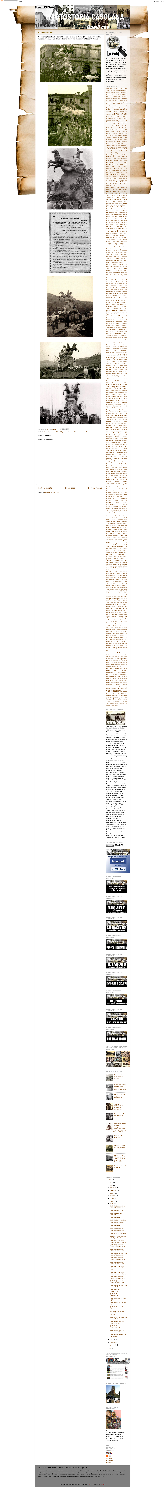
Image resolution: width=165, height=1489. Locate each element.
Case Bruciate (123, 164)
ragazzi (125, 682)
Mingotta (124, 390)
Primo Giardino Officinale (114, 473)
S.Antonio (124, 502)
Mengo (125, 371)
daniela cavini (117, 620)
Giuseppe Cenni (122, 289)
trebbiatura (116, 701)
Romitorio (108, 500)
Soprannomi (118, 531)
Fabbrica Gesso (116, 250)
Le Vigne (113, 355)
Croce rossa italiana (121, 214)
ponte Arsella (110, 680)
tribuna (122, 701)
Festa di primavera (50, 432)
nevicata (117, 674)
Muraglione (109, 404)
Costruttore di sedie (117, 210)
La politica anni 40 (116, 346)
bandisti (125, 604)
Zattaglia (113, 593)
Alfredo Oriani (119, 114)
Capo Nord (116, 158)
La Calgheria (117, 331)
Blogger (103, 1484)
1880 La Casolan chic (121, 88)
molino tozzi (119, 668)
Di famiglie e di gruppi (116, 229)
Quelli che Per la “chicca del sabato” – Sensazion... (118, 1318)
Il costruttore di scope (118, 312)
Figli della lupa (120, 268)
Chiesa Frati (119, 182)
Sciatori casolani (110, 516)
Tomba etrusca (117, 548)
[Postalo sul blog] (63, 429)
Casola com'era (120, 168)
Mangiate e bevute (112, 367)
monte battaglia (120, 670)
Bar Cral (121, 128)
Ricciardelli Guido (111, 492)
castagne (108, 616)
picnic (114, 678)
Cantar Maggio (110, 155)
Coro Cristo (114, 203)
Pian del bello (122, 442)
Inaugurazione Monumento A (116, 319)
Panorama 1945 (119, 431)
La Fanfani (109, 333)
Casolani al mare (112, 174)
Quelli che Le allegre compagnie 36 (120, 1114)
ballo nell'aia (114, 604)
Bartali (125, 129)
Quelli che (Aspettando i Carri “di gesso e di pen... (118, 1241)
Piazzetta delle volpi (113, 456)
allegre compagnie (113, 599)
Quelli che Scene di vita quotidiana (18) (117, 1331)
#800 (107, 88)
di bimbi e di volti (118, 622)
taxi (118, 697)
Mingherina (118, 390)
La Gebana (115, 335)
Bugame (120, 139)
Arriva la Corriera (116, 120)
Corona (120, 203)
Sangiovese (115, 512)
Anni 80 (109, 116)
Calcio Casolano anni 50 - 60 (116, 151)
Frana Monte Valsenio (116, 278)
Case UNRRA (110, 166)
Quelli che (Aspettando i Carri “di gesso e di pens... (117, 1268)
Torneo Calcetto (116, 550)
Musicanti (108, 406)
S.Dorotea (124, 504)
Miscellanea (109, 392)
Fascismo (123, 255)
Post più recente (45, 488)
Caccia (108, 145)
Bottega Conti (122, 137)
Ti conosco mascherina (117, 546)
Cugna (125, 216)
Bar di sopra (119, 129)
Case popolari (122, 166)
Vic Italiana (124, 573)
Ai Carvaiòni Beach (118, 111)
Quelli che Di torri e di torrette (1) (116, 1294)
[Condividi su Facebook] (67, 429)
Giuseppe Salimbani (121, 291)
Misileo (115, 392)
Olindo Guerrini (122, 419)
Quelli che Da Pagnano (118, 1136)
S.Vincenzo (109, 506)
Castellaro (115, 176)
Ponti (118, 471)
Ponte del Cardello (116, 467)
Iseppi (117, 327)
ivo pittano (121, 654)
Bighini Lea (113, 135)
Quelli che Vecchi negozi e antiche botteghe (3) (119, 1095)
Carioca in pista (121, 162)
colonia (110, 618)
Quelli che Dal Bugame (117, 1222)
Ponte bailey (123, 463)
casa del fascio (123, 612)
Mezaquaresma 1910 (112, 380)
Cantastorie (118, 154)
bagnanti (108, 604)
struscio (115, 697)
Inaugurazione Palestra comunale (116, 323)
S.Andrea (117, 502)
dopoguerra (109, 623)
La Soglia (124, 337)
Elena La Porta (118, 247)
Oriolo (112, 423)
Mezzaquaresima (91, 432)
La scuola (124, 348)
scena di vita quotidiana (116, 689)
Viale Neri (113, 571)
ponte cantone (119, 680)
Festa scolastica (118, 266)
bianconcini (119, 606)
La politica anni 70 (116, 348)
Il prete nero (119, 314)
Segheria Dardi (116, 525)
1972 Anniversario (119, 105)
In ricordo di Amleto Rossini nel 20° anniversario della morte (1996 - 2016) (120, 1087)
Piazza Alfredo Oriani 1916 (114, 444)
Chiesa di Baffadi (115, 187)
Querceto (116, 481)
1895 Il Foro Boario (118, 90)
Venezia (116, 562)
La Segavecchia (116, 337)
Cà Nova (121, 218)
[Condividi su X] (65, 429)
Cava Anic (123, 176)
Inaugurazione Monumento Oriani (116, 321)
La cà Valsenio (115, 343)
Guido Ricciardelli (121, 295)
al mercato (117, 596)
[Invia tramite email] (61, 429)
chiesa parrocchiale (117, 616)
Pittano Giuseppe (111, 460)
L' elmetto (121, 329)
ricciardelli (117, 684)
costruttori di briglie (121, 618)
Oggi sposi (113, 419)
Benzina (121, 133)
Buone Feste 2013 (111, 141)
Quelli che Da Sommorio (117, 1228)
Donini (119, 245)
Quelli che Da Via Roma (117, 1210)
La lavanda (120, 345)
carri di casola (110, 612)
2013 (110, 1348)
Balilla (122, 126)
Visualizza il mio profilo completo (109, 1460)
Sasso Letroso (123, 512)
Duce (111, 247)
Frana (108, 278)
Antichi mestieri (120, 116)
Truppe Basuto (122, 556)
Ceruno (108, 182)
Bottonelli (108, 139)
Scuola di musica (116, 517)
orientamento (123, 674)
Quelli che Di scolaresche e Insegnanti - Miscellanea (118, 1106)
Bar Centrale (114, 128)
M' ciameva (123, 363)
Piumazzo (120, 460)
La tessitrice (115, 350)
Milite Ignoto (110, 390)
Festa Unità (123, 258)
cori (114, 618)
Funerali (124, 280)
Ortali (116, 423)
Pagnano (109, 427)
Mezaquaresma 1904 (119, 375)
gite (126, 633)
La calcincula (115, 341)
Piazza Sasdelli (116, 452)
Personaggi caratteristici (113, 440)
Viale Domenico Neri (117, 570)
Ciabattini (124, 189)
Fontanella (109, 272)
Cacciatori (124, 145)
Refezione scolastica (112, 487)
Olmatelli (108, 421)
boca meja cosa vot (118, 608)
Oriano (108, 423)
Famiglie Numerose (116, 252)
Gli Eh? (119, 293)
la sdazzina (114, 664)
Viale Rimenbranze (121, 571)
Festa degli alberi (111, 260)
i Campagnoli (121, 635)
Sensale (113, 527)
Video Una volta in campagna (118, 587)
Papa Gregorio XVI (120, 433)
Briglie (114, 139)
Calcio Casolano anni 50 (119, 149)
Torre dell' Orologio (117, 552)
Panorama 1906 (122, 429)
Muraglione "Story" (121, 404)
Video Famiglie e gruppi (113, 583)
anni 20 (116, 600)
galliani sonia (115, 629)
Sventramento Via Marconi (114, 539)
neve (112, 674)
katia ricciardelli (110, 658)
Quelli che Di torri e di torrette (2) (116, 1290)
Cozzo (125, 210)
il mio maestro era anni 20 (116, 639)
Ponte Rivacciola (122, 462)
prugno (120, 682)
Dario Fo (114, 222)
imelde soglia (110, 654)
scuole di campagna (120, 693)
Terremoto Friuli (111, 545)
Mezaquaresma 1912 (119, 383)
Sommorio (110, 531)
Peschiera (114, 442)
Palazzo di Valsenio (120, 427)
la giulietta (113, 662)
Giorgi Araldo (113, 289)
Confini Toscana (117, 201)
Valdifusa (115, 558)
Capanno (108, 158)
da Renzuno (109, 620)
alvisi (122, 598)
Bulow (125, 139)
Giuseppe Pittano (111, 291)
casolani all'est (122, 614)
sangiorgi (114, 688)
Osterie (125, 425)
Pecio (125, 438)
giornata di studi (110, 633)
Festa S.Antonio (114, 258)
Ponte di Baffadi (111, 471)
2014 (110, 1185)
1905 (119, 96)
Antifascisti (109, 118)
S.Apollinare (110, 504)
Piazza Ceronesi (115, 450)
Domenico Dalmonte (118, 243)
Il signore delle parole (118, 316)
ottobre (112, 1193)
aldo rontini (124, 596)
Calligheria (118, 153)
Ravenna (118, 483)
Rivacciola (124, 498)
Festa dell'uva (111, 264)
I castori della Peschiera (118, 304)
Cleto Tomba (123, 191)
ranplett (90, 1484)
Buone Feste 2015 (111, 143)
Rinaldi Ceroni (119, 494)
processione (114, 682)
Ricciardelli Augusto (120, 491)
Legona (118, 359)
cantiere (125, 610)
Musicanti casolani (118, 406)
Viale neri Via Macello (113, 573)
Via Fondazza (113, 564)
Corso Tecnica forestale (117, 208)
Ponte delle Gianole (121, 469)
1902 (122, 92)
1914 (113, 100)
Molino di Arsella (111, 394)
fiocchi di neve (115, 625)
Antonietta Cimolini (118, 118)
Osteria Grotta (117, 425)
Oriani (125, 421)
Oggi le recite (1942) (117, 413)
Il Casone (120, 310)
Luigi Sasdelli (115, 363)
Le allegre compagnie (116, 356)
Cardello (109, 160)
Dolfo (110, 243)
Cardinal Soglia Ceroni (120, 160)
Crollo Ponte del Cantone (114, 216)
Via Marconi (121, 566)
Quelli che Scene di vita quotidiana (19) (117, 1326)
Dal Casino (120, 220)
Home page (70, 488)
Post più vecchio (95, 488)
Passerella (109, 438)
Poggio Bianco (113, 462)
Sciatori (125, 514)
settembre (113, 1195)
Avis (126, 124)
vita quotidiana (114, 705)
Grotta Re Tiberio (111, 295)
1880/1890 (109, 90)
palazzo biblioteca (116, 676)
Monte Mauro (110, 396)
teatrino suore (123, 697)
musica (120, 672)
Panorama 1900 (111, 429)
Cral (107, 212)
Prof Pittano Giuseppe (117, 477)
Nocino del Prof (116, 409)
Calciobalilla (109, 153)
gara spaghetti (123, 629)
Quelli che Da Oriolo (116, 1217)
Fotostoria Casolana (121, 276)
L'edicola (111, 331)
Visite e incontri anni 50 (115, 591)
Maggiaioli (109, 365)
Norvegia (121, 411)
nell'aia (108, 674)
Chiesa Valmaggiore (115, 185)
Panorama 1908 (110, 431)
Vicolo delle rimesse (121, 575)
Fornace (122, 272)
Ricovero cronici (122, 492)
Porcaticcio (124, 471)
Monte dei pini (119, 396)
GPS (109, 1456)
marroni (114, 666)
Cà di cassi (114, 220)
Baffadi (116, 126)
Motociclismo (110, 400)
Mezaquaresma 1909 (120, 379)
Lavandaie (117, 352)
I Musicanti (123, 302)
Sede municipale (111, 523)
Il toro (124, 318)
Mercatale (109, 373)
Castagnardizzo (123, 174)
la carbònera (114, 660)
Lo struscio (119, 361)
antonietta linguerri (122, 602)
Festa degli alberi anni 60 (119, 262)
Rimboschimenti (110, 494)
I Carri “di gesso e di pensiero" (65, 432)
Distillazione (116, 241)
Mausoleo (109, 371)
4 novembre (116, 109)
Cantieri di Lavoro (113, 156)
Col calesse (109, 193)
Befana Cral (110, 131)
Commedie (109, 199)
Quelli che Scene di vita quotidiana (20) (117, 1322)
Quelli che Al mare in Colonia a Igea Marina (120, 1076)
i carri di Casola (80, 432)
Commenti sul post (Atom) (52, 492)
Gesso (108, 283)
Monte (125, 394)
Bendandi (108, 133)
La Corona (124, 331)
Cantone (124, 156)
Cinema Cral (115, 191)
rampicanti (109, 684)
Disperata (108, 241)
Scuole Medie (110, 521)
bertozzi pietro (110, 606)
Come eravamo (121, 197)
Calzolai (125, 153)
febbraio (112, 1342)
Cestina (113, 182)
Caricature (109, 162)
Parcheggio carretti (120, 434)
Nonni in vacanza (114, 411)
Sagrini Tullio (117, 508)
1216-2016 (112, 88)
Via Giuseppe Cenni (112, 566)
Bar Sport (112, 129)
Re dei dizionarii (117, 485)
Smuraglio (120, 529)
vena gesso (121, 703)
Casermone (109, 168)
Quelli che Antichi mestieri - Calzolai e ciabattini (120, 1147)
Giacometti (113, 283)
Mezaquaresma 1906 (112, 377)
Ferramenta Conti (111, 256)
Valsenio (109, 560)
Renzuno (124, 487)
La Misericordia (123, 335)
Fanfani (116, 254)
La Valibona (109, 339)
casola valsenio (111, 614)
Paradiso (108, 435)
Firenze (125, 270)
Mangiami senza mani (120, 365)
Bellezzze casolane (121, 131)
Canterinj (124, 154)
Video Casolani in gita (121, 581)
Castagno (108, 176)
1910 (122, 96)
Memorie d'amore (117, 371)
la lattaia (118, 662)
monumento (109, 672)
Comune (108, 201)
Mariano (115, 369)
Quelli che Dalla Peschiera (118, 1220)
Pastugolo (115, 438)
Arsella (117, 122)
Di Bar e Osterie (119, 224)
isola (116, 655)
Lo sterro (112, 361)
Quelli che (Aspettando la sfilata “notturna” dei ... (117, 1206)
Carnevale (109, 164)
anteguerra (113, 602)
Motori (117, 400)
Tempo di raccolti (120, 543)
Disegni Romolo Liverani (119, 239)
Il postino (113, 314)
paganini (108, 676)
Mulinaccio (117, 402)
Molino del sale (122, 392)
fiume (121, 625)
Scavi (120, 514)
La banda (117, 339)
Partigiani (109, 436)
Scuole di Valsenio (121, 521)
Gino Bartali (116, 287)
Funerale (118, 280)
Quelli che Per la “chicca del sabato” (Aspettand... (118, 1254)
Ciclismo (108, 191)
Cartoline (115, 164)
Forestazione (116, 272)
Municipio (124, 402)
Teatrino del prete (118, 541)
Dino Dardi (116, 235)
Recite (125, 485)
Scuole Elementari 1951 (119, 519)
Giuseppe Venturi (111, 293)
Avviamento (109, 126)
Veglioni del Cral (118, 560)
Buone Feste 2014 (122, 141)
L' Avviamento (111, 329)
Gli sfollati (124, 293)
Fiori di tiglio (119, 270)
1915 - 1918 (119, 100)
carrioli (116, 612)
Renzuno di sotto (112, 489)
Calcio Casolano (111, 147)
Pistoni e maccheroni (120, 458)
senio (113, 695)
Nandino (114, 408)
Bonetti (115, 137)
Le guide (113, 359)
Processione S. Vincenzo (117, 475)
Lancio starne (110, 352)
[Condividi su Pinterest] (68, 429)
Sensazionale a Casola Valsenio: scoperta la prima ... (117, 1313)
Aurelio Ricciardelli (119, 124)
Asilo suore (123, 122)
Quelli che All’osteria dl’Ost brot (120, 1166)
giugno (112, 1198)
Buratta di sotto (122, 143)
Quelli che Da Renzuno (117, 1230)
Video (107, 577)
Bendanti (115, 133)
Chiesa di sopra (116, 189)
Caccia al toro (116, 145)
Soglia (125, 529)
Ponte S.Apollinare (112, 464)
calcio (112, 610)
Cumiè (108, 218)
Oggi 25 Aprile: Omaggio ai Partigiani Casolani (118, 1237)
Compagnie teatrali (120, 199)
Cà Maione (114, 218)
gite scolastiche (111, 635)
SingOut (114, 529)
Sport (114, 537)
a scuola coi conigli (121, 593)
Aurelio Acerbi (110, 124)
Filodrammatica (110, 270)
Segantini (119, 523)
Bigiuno (120, 135)
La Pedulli (109, 337)
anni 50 (121, 600)
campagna (118, 610)
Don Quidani (113, 245)
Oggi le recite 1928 (114, 417)
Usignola (108, 558)
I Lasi (118, 302)
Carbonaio (124, 158)
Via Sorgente (117, 568)
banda (120, 604)
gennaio (112, 1345)
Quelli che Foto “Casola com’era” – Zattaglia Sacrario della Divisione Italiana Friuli (120, 1159)
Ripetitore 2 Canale (112, 498)
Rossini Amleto (118, 500)
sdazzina (108, 695)
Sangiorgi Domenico (116, 510)
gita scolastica (120, 633)
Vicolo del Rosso (110, 575)
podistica (124, 678)
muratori (115, 672)
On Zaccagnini (117, 421)
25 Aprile (115, 108)
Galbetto (108, 281)
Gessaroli (124, 281)
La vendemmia (123, 350)
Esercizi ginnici (119, 249)
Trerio (115, 556)
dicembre (113, 1187)
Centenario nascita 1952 (114, 178)
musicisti (124, 672)
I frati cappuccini (114, 308)
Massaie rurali (123, 369)
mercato (119, 666)
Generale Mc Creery (116, 281)
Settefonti (119, 527)
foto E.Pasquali (115, 627)
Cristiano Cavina (113, 212)
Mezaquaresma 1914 (112, 384)
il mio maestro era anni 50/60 (115, 645)
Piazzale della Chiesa (119, 454)
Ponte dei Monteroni (113, 466)
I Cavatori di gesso (111, 302)
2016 (110, 1180)
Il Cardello (114, 310)
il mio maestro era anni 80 (115, 651)
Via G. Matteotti (122, 564)
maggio (112, 1201)
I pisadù (121, 308)
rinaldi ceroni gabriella (118, 686)
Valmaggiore (123, 558)
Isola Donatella (123, 327)
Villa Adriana (110, 589)
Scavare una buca (112, 514)
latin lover (121, 664)
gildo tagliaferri (110, 631)
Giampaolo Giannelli (116, 285)
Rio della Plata (122, 496)
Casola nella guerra (113, 170)
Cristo (120, 212)
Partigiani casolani (121, 436)
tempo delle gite (113, 699)
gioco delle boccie (121, 631)
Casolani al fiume (121, 172)
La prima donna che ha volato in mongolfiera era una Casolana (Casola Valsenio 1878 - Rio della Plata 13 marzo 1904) (116, 1128)
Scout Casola (119, 516)
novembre (113, 1190)
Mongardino (119, 394)
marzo (112, 1339)
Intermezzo (112, 327)
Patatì (121, 438)
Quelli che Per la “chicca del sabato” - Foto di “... (118, 1286)
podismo (119, 678)
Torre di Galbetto (119, 554)
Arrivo (112, 122)
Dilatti (121, 233)
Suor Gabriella (122, 537)
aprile (112, 1203)
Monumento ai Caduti (119, 398)
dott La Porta (118, 623)
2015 (110, 1182)
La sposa (108, 350)
